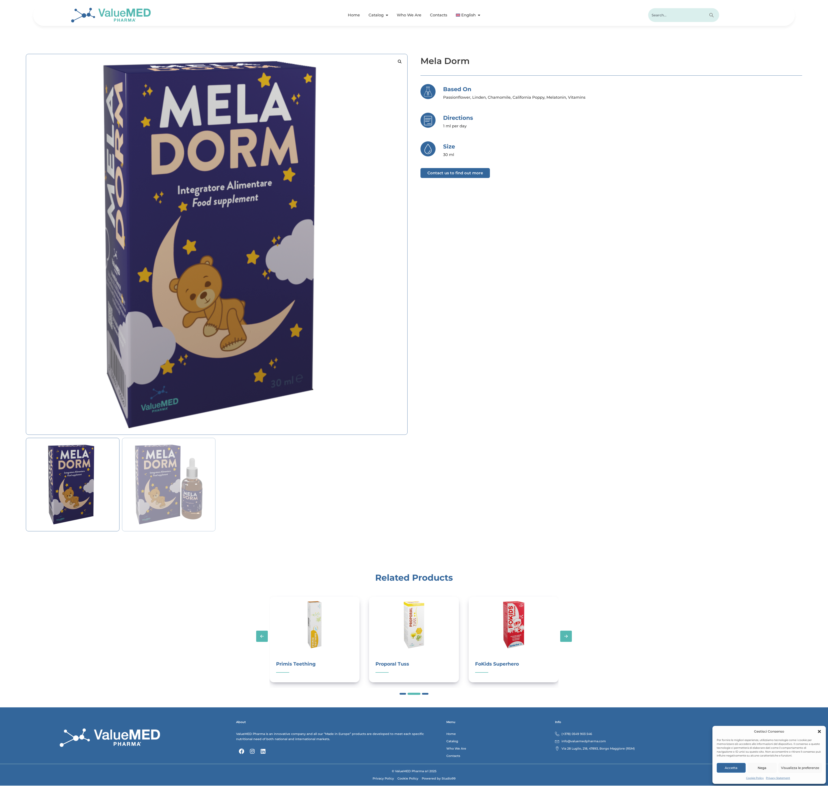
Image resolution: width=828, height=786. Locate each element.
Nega (762, 768)
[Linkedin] (263, 751)
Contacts (438, 15)
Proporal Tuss (392, 664)
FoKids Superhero (497, 664)
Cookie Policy (755, 778)
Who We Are (409, 15)
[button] (819, 731)
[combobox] (676, 15)
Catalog (376, 15)
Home (354, 15)
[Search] (712, 15)
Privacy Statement (778, 778)
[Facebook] (241, 751)
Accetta (731, 768)
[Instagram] (252, 751)
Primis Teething (295, 664)
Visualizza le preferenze (800, 768)
